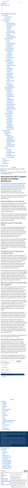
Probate (7, 21)
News (4, 418)
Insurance (5, 415)
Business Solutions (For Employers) (10, 137)
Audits (4, 404)
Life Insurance (10, 48)
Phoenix (7, 133)
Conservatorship (11, 43)
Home (2, 172)
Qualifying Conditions (8, 422)
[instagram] (3, 11)
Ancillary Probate (11, 32)
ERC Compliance (9, 113)
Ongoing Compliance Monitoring (10, 124)
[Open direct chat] (25, 471)
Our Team (5, 15)
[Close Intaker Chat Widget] (27, 471)
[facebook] (3, 6)
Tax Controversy (9, 49)
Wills (8, 40)
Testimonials (6, 160)
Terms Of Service (7, 457)
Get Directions (4, 478)
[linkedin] (3, 8)
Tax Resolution (8, 60)
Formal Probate (11, 23)
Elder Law (9, 46)
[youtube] (3, 9)
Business (5, 406)
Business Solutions (7, 466)
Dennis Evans (8, 17)
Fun (4, 412)
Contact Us (5, 163)
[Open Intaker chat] (13, 487)
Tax (3, 426)
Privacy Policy (3, 396)
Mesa (6, 147)
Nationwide (8, 132)
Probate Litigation (11, 37)
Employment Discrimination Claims (10, 96)
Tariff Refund (6, 425)
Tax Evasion (6, 428)
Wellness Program (11, 108)
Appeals (5, 403)
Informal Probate (11, 24)
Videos (4, 161)
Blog (4, 158)
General (5, 414)
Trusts (8, 42)
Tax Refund (10, 54)
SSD (4, 423)
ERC (4, 407)
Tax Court (9, 56)
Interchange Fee (11, 104)
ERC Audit (9, 115)
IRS (10, 312)
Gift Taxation (10, 45)
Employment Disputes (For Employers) (10, 101)
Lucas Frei (7, 18)
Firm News (5, 411)
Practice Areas (6, 20)
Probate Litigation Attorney (9, 420)
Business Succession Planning (10, 91)
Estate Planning (9, 38)
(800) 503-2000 (11, 13)
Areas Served (6, 130)
